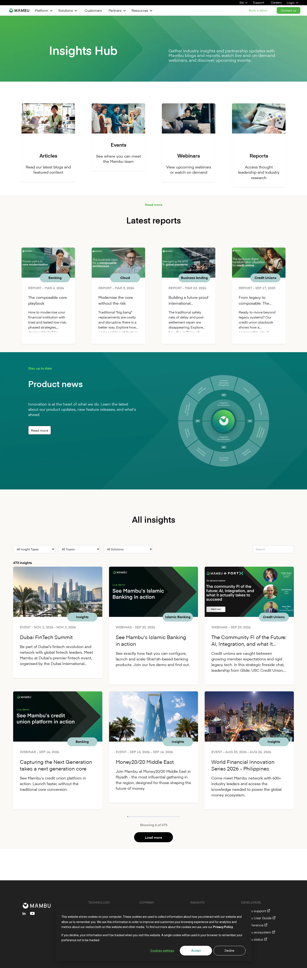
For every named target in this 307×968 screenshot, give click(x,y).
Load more (153, 837)
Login (290, 3)
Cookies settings (162, 950)
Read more (39, 430)
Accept (196, 950)
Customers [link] (93, 10)
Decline (229, 950)
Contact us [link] (288, 10)
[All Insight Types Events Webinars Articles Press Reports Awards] (34, 549)
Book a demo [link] (258, 10)
